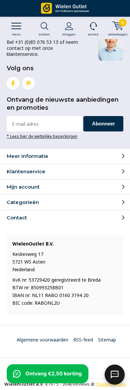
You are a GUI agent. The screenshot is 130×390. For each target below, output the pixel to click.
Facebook (13, 83)
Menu (16, 34)
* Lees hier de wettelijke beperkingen (42, 136)
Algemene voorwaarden (42, 339)
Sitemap (107, 339)
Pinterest (28, 83)
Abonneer (103, 123)
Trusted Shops (111, 384)
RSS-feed (83, 339)
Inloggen (69, 34)
